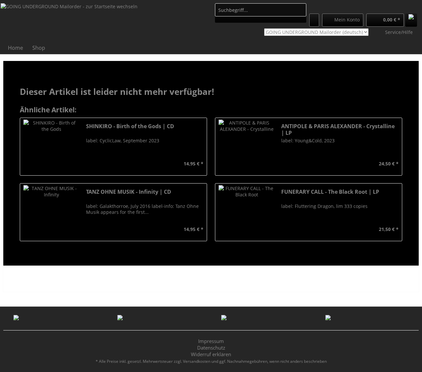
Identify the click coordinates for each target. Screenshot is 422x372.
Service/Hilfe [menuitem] (399, 32)
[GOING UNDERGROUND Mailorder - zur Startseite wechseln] (69, 21)
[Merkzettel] (314, 20)
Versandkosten (196, 361)
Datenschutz (211, 347)
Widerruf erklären (211, 354)
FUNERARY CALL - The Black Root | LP (330, 191)
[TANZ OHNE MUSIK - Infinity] (51, 212)
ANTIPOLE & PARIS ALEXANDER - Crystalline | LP (338, 129)
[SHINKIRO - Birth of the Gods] (51, 147)
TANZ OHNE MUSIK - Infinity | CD (128, 191)
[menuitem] (260, 13)
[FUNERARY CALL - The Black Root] (247, 212)
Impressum (211, 341)
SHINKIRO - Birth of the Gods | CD (130, 126)
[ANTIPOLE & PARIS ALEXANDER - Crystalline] (247, 147)
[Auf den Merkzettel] (90, 163)
